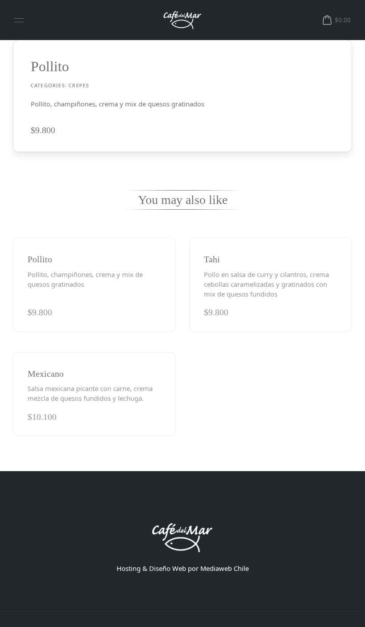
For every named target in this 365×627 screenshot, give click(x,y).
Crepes (79, 85)
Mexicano (46, 374)
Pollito (40, 259)
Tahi (212, 259)
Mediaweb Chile (224, 568)
